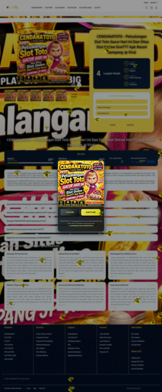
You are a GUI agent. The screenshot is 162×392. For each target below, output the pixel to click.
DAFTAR (91, 212)
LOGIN (70, 212)
